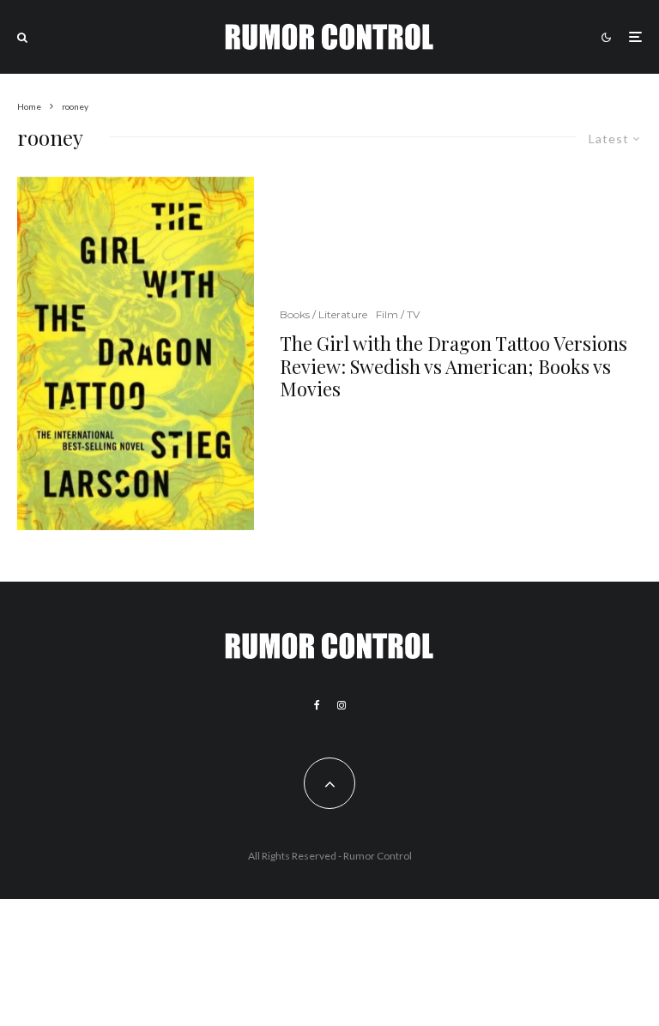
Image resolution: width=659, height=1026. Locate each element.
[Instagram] (341, 705)
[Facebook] (317, 705)
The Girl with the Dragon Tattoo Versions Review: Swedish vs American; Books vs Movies (453, 366)
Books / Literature (323, 314)
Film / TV (398, 314)
